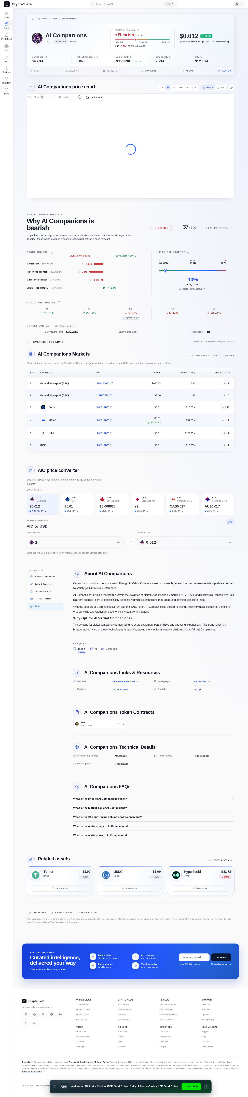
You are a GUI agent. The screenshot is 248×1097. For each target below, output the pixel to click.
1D (162, 88)
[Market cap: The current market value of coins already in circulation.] (45, 57)
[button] (6, 91)
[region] (131, 409)
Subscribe (221, 957)
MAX (194, 88)
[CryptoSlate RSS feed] (34, 1023)
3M (180, 88)
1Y (187, 88)
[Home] (33, 19)
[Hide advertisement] (206, 1086)
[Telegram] (199, 689)
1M (174, 88)
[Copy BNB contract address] (123, 724)
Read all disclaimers (32, 1072)
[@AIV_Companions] (195, 689)
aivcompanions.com (124, 681)
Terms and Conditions (79, 1062)
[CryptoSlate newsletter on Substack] (43, 1014)
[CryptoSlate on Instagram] (26, 1023)
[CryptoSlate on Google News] (34, 1014)
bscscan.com (120, 689)
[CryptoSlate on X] (26, 1014)
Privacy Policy (102, 1062)
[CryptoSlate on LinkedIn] (60, 1014)
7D (168, 88)
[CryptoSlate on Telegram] (51, 1014)
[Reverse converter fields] (130, 542)
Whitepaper (200, 681)
